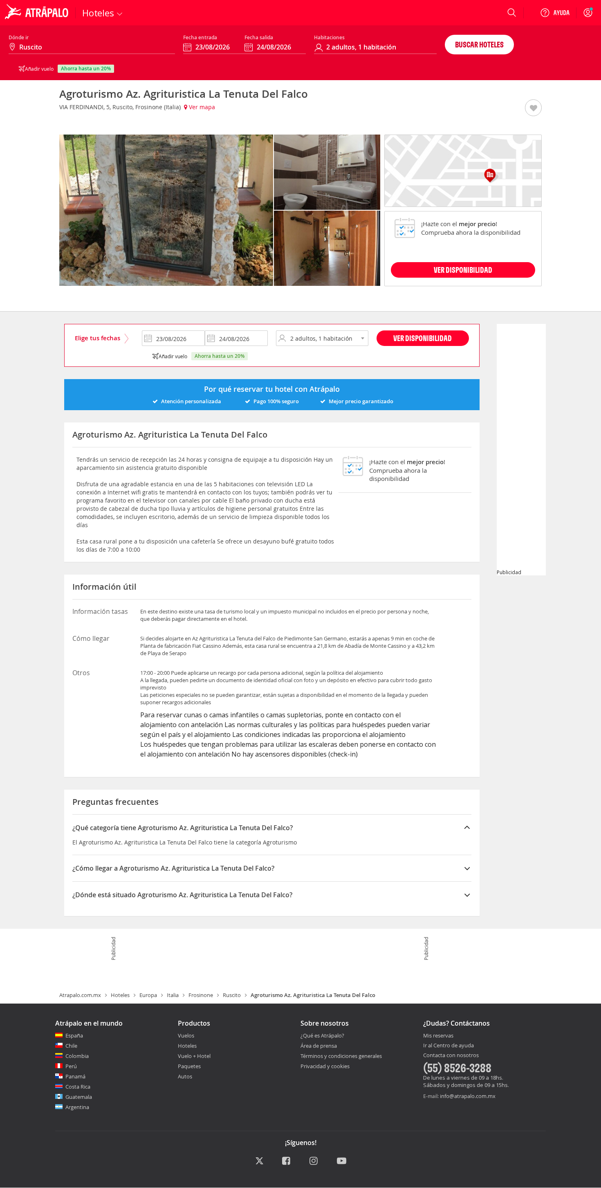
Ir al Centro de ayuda (448, 1045)
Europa (148, 995)
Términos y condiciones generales (341, 1056)
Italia (173, 995)
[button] (533, 108)
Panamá (75, 1076)
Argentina (77, 1107)
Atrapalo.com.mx (80, 995)
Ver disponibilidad (422, 338)
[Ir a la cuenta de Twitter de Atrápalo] (259, 1161)
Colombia (77, 1056)
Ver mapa (201, 107)
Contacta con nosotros (451, 1055)
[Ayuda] (555, 13)
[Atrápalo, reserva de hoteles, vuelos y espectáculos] (37, 12)
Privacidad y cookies (325, 1066)
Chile (71, 1045)
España (74, 1035)
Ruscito (232, 995)
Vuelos (186, 1035)
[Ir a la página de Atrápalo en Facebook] (287, 1161)
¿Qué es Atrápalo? (322, 1035)
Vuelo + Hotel (194, 1056)
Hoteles (120, 995)
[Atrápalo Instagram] (314, 1161)
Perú (71, 1066)
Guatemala (78, 1096)
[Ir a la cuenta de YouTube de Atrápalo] (341, 1161)
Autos (185, 1076)
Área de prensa (318, 1045)
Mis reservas (438, 1036)
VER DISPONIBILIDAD (463, 270)
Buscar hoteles (479, 44)
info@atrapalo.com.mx (468, 1096)
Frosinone (200, 995)
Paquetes (189, 1066)
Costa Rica (77, 1086)
